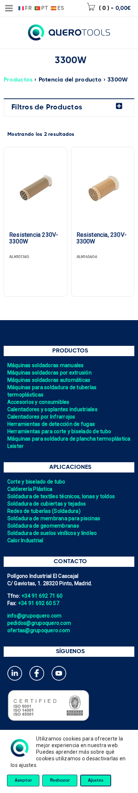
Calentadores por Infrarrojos (41, 417)
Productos (18, 80)
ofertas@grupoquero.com (38, 630)
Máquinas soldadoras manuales (45, 365)
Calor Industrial (25, 540)
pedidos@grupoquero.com (39, 623)
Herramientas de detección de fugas (51, 424)
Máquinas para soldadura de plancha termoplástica (69, 439)
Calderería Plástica (30, 489)
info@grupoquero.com (34, 616)
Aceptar (23, 780)
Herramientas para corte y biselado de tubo (59, 431)
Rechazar (60, 780)
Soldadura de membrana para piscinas (53, 518)
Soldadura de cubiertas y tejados (46, 504)
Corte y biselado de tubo (36, 482)
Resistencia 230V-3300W (33, 238)
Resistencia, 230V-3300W (102, 238)
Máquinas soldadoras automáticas (49, 380)
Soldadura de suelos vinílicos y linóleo (52, 533)
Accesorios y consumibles (38, 402)
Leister (15, 446)
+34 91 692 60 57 (38, 603)
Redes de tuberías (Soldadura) (44, 511)
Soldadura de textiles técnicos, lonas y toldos (61, 496)
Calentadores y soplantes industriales (52, 409)
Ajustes (95, 780)
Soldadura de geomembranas (43, 526)
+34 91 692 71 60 (42, 596)
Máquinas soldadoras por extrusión (49, 373)
